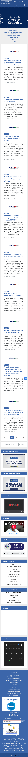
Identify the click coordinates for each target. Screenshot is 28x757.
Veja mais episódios (14, 533)
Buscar (22, 444)
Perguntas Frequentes (14, 603)
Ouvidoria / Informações (14, 693)
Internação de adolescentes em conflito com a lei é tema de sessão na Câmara (13, 412)
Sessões (14, 569)
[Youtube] (15, 715)
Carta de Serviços (14, 695)
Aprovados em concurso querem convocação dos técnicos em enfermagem (13, 63)
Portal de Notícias (14, 675)
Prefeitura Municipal (14, 678)
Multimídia (14, 579)
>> (23, 437)
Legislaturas (14, 582)
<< (5, 437)
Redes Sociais (14, 712)
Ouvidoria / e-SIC (14, 600)
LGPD (14, 598)
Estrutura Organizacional (13, 32)
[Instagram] (12, 715)
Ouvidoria (13, 41)
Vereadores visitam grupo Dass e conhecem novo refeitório (13, 179)
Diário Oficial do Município (14, 680)
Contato (14, 735)
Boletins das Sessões (14, 574)
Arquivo (6, 58)
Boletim (7, 719)
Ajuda (14, 687)
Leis (13, 39)
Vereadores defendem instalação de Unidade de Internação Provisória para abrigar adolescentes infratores (13, 371)
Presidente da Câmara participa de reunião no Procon (12, 138)
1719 (12, 437)
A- (25, 5)
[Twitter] (18, 715)
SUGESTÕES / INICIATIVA (14, 584)
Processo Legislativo (13, 35)
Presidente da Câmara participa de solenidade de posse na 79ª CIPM (13, 218)
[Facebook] (10, 715)
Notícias (13, 34)
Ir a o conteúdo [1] (7, 1)
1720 (16, 437)
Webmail (14, 684)
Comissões (14, 564)
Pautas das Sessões (14, 572)
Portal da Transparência (14, 593)
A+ (21, 5)
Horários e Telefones (14, 691)
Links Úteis (14, 672)
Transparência (13, 37)
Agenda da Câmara (14, 577)
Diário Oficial (14, 595)
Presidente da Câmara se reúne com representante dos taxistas (14, 257)
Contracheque (14, 682)
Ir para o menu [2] (18, 1)
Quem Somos (13, 30)
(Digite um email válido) (16, 719)
